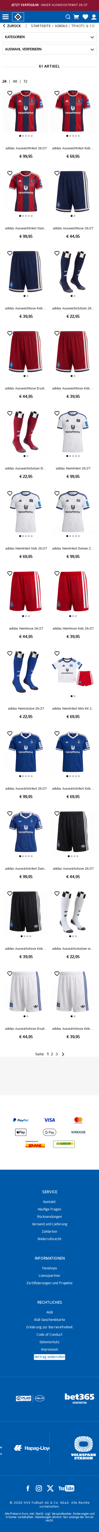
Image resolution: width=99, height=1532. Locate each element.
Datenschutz (49, 1342)
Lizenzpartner (50, 1276)
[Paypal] (20, 1120)
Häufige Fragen (49, 1209)
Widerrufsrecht (49, 1239)
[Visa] (49, 1120)
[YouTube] (66, 1488)
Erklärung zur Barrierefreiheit (49, 1327)
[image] (26, 124)
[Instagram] (38, 1488)
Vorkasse (78, 1132)
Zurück (13, 26)
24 (4, 81)
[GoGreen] (64, 1144)
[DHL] (35, 1144)
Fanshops (49, 1268)
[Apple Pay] (20, 1132)
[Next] (62, 1054)
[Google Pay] (49, 1132)
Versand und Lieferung (49, 1224)
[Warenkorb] (76, 17)
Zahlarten (49, 1231)
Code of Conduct (49, 1334)
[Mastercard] (78, 1120)
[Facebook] (27, 1488)
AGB (49, 1312)
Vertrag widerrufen (49, 1357)
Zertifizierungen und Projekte (49, 1283)
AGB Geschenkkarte (49, 1320)
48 (15, 81)
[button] (20, 136)
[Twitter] (50, 1488)
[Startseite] (18, 16)
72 (25, 81)
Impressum (49, 1349)
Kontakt (49, 1202)
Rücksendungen (49, 1217)
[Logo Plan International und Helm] (16, 1400)
